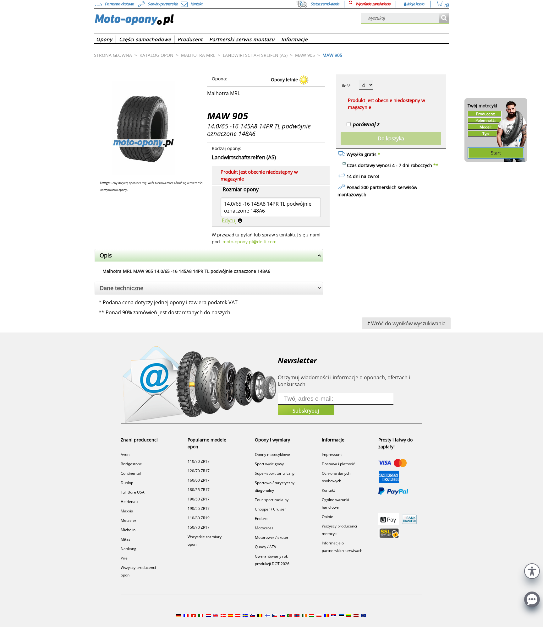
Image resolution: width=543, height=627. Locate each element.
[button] (532, 570)
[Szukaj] (444, 18)
